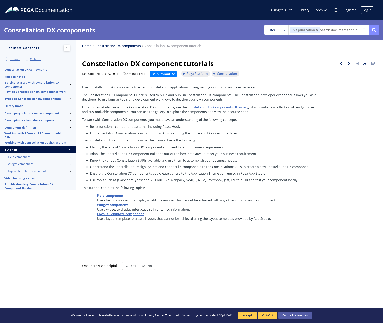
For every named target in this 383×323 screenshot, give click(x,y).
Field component (19, 157)
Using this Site (281, 10)
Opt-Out (267, 315)
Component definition (20, 127)
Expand (15, 59)
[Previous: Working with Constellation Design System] (341, 64)
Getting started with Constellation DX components (31, 84)
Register (350, 10)
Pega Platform (197, 73)
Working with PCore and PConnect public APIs (33, 135)
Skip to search (48, 4)
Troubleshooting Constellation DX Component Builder (28, 186)
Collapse (35, 59)
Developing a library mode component (31, 113)
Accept (247, 315)
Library (304, 10)
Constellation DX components (25, 69)
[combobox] (324, 30)
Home (86, 46)
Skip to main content (17, 4)
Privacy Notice (154, 315)
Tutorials (11, 150)
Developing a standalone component (31, 120)
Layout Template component (27, 171)
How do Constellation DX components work (35, 92)
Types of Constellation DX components (32, 99)
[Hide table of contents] (67, 48)
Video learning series (19, 178)
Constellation (227, 73)
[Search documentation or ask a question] (374, 30)
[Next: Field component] (349, 64)
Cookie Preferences (295, 315)
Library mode (13, 106)
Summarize (166, 74)
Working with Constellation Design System (35, 142)
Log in (367, 10)
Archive (321, 10)
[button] (317, 30)
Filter (271, 30)
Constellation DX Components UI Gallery (218, 107)
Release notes (14, 77)
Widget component (20, 164)
